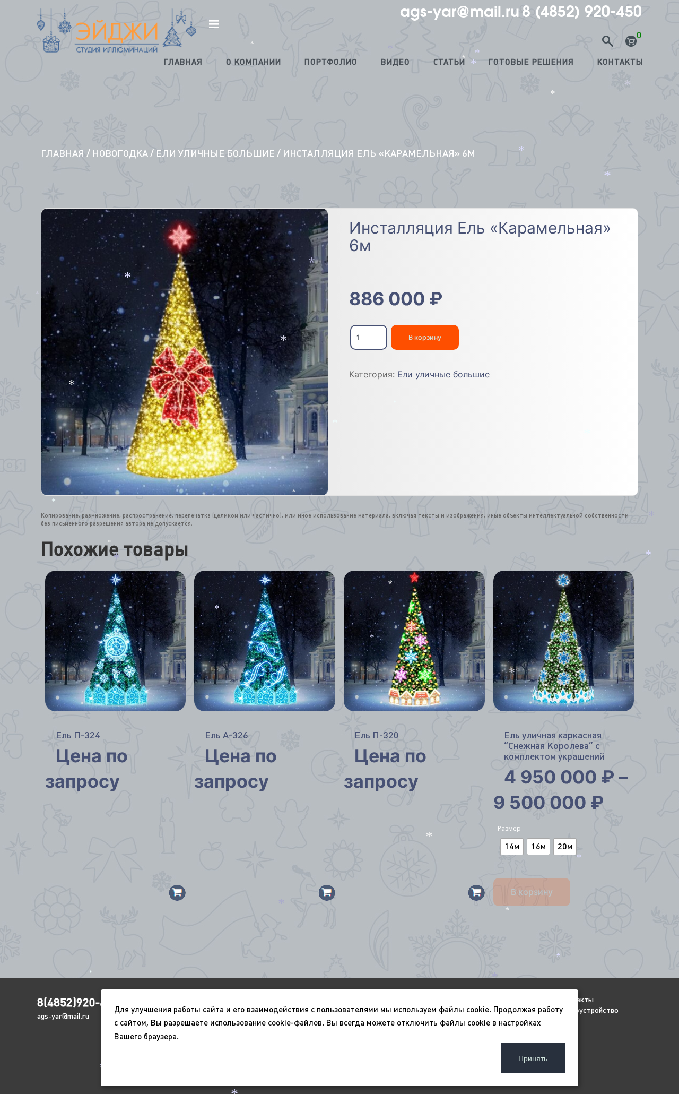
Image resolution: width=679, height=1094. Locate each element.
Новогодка (120, 153)
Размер (509, 828)
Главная (183, 61)
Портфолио (331, 61)
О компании (253, 61)
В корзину (424, 337)
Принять (532, 1058)
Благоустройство (589, 1010)
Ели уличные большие (215, 153)
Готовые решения (531, 61)
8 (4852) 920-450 (582, 11)
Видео (395, 61)
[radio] (512, 847)
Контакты (620, 61)
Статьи (449, 61)
